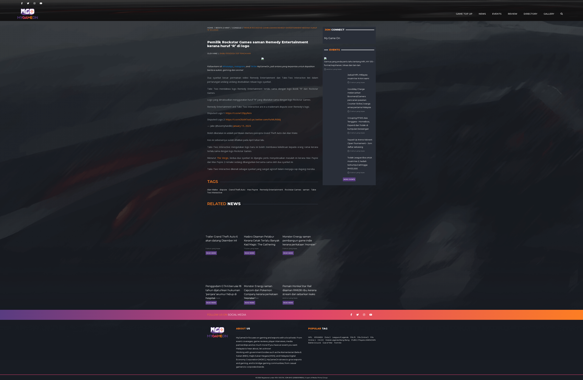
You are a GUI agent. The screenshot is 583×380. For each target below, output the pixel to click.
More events (349, 179)
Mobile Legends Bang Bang (337, 340)
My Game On (332, 38)
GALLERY (549, 13)
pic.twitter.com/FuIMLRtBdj (266, 119)
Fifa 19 (353, 337)
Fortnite (337, 343)
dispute (223, 189)
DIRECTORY (530, 13)
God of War (327, 343)
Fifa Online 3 (362, 337)
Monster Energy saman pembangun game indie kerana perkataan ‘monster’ (299, 240)
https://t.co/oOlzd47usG (238, 119)
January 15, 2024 (242, 125)
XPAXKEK (318, 337)
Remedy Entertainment (271, 189)
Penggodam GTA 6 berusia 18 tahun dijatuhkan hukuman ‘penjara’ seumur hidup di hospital (223, 290)
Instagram (239, 66)
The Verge (222, 157)
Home (210, 28)
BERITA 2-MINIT (223, 28)
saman (306, 189)
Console (237, 28)
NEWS (482, 13)
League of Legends (340, 337)
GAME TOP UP (464, 13)
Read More (211, 253)
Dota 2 (328, 337)
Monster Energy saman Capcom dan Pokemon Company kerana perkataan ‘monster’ (261, 290)
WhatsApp (228, 66)
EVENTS (496, 13)
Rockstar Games (293, 189)
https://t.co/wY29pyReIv (239, 113)
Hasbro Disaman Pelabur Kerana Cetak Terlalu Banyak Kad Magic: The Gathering (261, 240)
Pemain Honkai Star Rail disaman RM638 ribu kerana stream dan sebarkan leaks (299, 290)
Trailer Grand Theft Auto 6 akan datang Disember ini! (222, 238)
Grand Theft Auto (237, 189)
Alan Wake (212, 189)
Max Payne (252, 189)
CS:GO (321, 340)
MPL (310, 337)
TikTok (254, 66)
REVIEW (512, 13)
